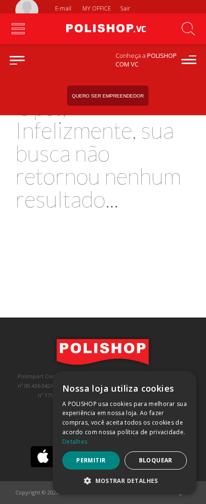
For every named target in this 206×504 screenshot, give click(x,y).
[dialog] (124, 432)
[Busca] (188, 28)
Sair (126, 8)
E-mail (62, 8)
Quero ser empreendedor (108, 96)
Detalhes (74, 442)
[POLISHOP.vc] (103, 28)
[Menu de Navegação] (18, 28)
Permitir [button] (90, 460)
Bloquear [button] (155, 460)
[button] (124, 480)
